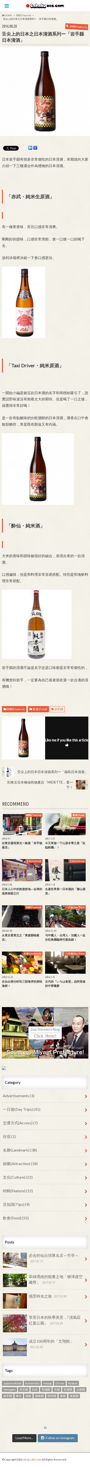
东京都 (23, 1389)
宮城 (57, 1389)
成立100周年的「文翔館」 (51, 1344)
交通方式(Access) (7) (20, 1123)
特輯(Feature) (16, 709)
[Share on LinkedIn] (30, 148)
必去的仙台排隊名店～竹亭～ (54, 1258)
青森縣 (74, 1396)
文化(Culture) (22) (18, 1177)
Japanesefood (12, 1383)
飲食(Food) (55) (16, 1218)
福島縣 (39, 1396)
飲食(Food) (40, 709)
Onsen (59, 1383)
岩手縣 (58, 709)
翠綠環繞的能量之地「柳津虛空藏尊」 (56, 1279)
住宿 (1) (9, 1136)
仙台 (35, 1389)
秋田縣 (52, 1396)
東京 (19, 1396)
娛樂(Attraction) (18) (20, 1163)
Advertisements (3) (18, 1095)
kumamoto (32, 1383)
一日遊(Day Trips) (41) (21, 1109)
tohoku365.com (32, 1459)
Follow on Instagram (60, 1438)
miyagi (47, 1383)
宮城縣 (68, 1389)
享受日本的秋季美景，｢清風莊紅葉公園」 (55, 1320)
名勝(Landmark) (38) (20, 1150)
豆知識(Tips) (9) (16, 1204)
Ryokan (73, 1383)
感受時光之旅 (47, 1296)
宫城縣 (46, 1389)
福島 (28, 1396)
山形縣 (80, 1389)
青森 (63, 1396)
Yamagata (9, 1389)
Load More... (24, 1438)
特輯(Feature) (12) (18, 1190)
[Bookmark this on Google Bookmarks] (35, 148)
